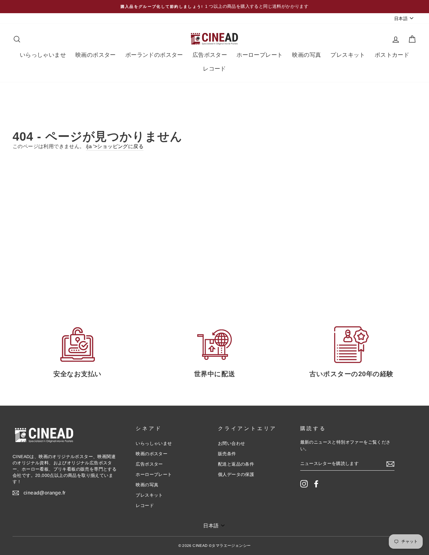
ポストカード (392, 55)
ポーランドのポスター (154, 55)
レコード (214, 69)
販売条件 (227, 453)
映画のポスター (95, 55)
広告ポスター (210, 55)
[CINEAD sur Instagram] (304, 484)
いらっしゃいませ (43, 55)
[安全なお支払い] (78, 344)
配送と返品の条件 (236, 464)
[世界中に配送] (214, 344)
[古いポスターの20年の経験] (351, 344)
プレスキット (347, 55)
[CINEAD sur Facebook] (316, 484)
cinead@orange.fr (44, 492)
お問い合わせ (231, 443)
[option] (214, 6)
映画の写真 (306, 55)
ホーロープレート (259, 55)
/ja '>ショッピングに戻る (115, 146)
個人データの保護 (236, 474)
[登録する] (390, 464)
